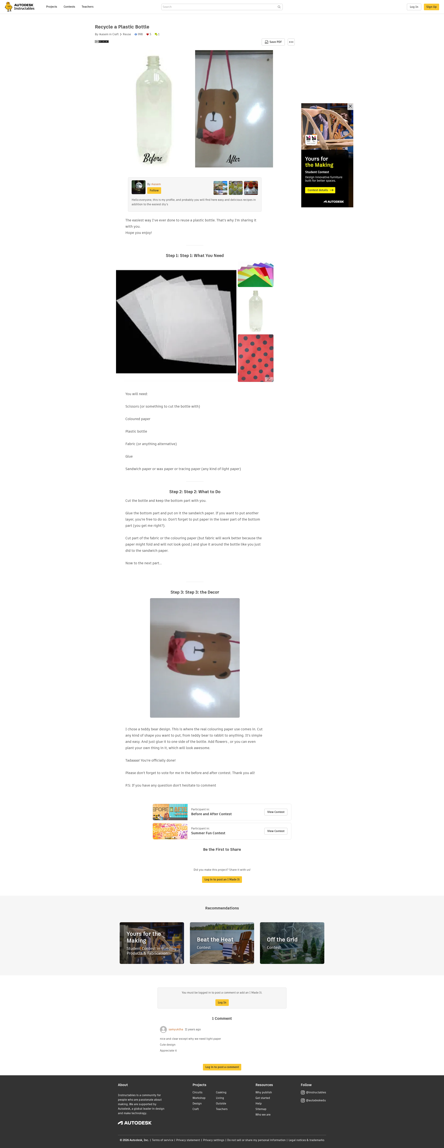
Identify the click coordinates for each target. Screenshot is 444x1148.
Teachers (87, 7)
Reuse (127, 34)
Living (220, 1098)
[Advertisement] (327, 155)
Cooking (221, 1092)
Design (197, 1103)
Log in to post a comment (222, 1067)
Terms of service (162, 1140)
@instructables (316, 1092)
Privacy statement (188, 1140)
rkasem (103, 34)
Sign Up (431, 7)
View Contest (275, 812)
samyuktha (176, 1029)
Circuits (197, 1092)
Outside (221, 1103)
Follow (154, 190)
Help (258, 1103)
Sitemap (260, 1109)
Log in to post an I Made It (222, 879)
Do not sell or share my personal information (256, 1140)
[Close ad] (350, 106)
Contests (69, 7)
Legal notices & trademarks (306, 1140)
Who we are (263, 1115)
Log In (414, 7)
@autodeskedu (316, 1100)
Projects (51, 7)
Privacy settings (213, 1140)
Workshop (199, 1098)
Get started (262, 1098)
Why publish (263, 1092)
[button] (291, 42)
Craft (115, 34)
